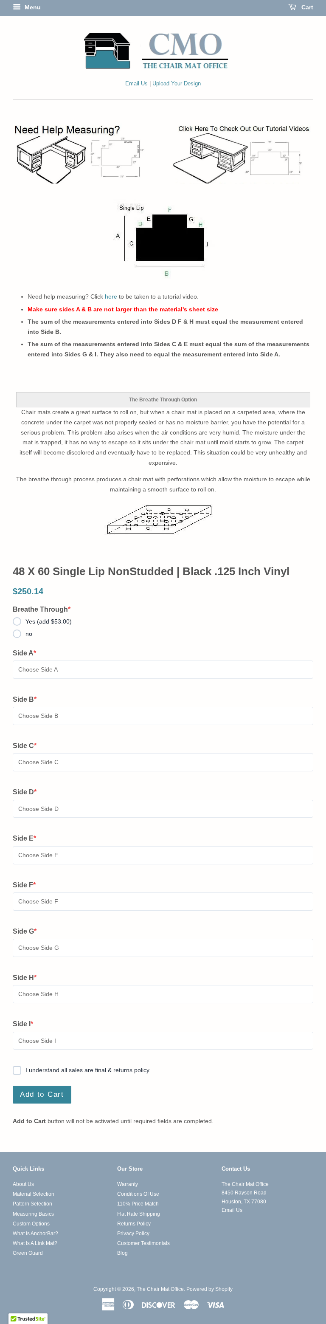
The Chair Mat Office (160, 1289)
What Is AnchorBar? (35, 1233)
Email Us (136, 84)
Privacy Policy (133, 1233)
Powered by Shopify (209, 1289)
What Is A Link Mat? (35, 1243)
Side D (28, 792)
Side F (28, 885)
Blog (122, 1253)
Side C (28, 746)
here (111, 296)
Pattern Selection (32, 1204)
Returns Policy (134, 1224)
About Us (23, 1184)
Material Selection (33, 1194)
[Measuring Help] (163, 153)
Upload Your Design (176, 84)
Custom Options (31, 1224)
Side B (28, 700)
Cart (306, 7)
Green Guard (28, 1253)
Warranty (127, 1184)
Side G (28, 932)
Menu (32, 7)
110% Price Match (138, 1204)
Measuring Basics (33, 1214)
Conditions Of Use (138, 1194)
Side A (28, 653)
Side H (28, 978)
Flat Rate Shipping (138, 1214)
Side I (28, 1024)
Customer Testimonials (143, 1243)
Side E (28, 839)
